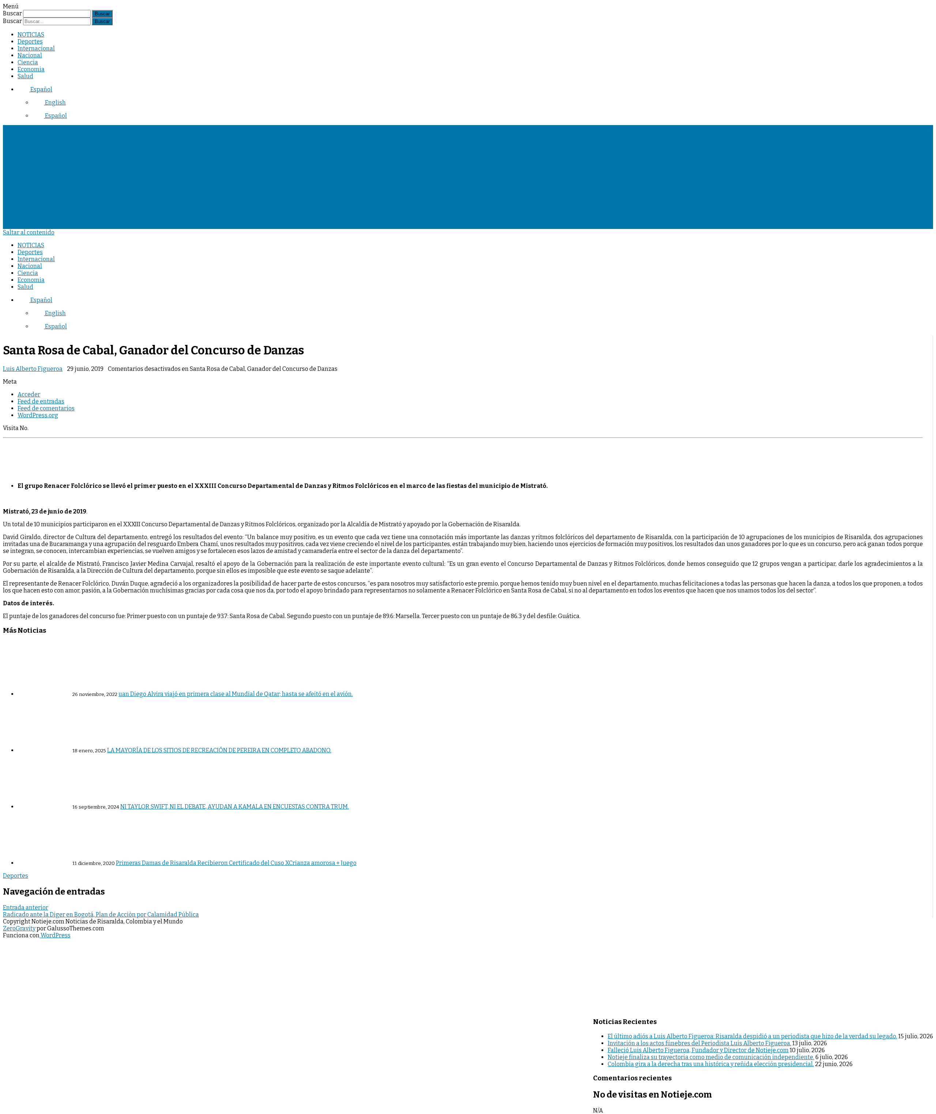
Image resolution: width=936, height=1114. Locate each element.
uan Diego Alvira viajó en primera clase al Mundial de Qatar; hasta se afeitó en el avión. (235, 693)
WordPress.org (38, 415)
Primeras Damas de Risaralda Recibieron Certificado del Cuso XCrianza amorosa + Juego (236, 862)
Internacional (36, 48)
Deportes (30, 41)
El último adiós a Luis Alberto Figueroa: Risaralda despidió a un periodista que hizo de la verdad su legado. (752, 1036)
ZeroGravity (19, 928)
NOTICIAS (31, 34)
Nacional (30, 55)
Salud (25, 76)
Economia (31, 69)
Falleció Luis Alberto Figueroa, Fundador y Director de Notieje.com (698, 1050)
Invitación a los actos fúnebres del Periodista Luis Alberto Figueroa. (699, 1043)
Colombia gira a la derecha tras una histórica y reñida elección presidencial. (711, 1064)
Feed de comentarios (46, 408)
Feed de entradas (41, 401)
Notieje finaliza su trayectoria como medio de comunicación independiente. (711, 1057)
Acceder (29, 394)
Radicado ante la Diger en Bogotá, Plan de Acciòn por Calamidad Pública (101, 914)
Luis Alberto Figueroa (33, 368)
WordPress (55, 935)
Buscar (12, 13)
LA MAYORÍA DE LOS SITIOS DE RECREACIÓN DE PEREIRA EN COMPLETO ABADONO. (219, 750)
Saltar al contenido (28, 232)
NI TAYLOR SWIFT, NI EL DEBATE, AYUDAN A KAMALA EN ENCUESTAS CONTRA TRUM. (234, 806)
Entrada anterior (25, 907)
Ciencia (28, 62)
